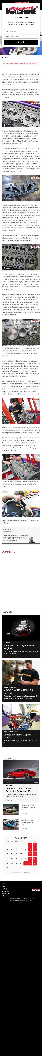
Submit (21, 42)
